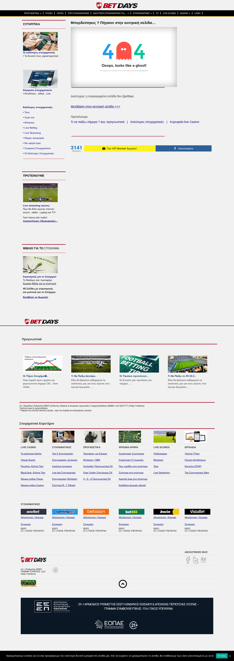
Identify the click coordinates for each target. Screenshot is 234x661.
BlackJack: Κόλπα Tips (33, 472)
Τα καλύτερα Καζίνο (31, 453)
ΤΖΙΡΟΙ (60, 13)
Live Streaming (161, 472)
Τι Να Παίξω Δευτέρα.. (83, 376)
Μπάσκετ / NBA (91, 460)
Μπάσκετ (158, 460)
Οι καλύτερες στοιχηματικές (39, 52)
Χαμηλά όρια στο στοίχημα (133, 479)
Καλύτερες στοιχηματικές (147, 122)
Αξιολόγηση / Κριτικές (32, 517)
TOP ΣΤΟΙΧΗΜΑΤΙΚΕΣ (78, 13)
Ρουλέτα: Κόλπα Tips (32, 466)
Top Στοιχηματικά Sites (197, 472)
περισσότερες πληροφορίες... (40, 221)
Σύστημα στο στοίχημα (131, 472)
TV (157, 13)
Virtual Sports (28, 460)
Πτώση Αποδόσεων (195, 460)
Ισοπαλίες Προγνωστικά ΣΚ (98, 466)
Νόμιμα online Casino (32, 485)
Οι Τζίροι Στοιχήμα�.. (35, 376)
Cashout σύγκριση (62, 466)
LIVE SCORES (169, 13)
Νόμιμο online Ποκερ (32, 479)
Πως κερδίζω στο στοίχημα (133, 466)
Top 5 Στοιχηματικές (62, 453)
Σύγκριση (26, 524)
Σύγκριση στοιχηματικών (37, 90)
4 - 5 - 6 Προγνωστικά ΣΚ (97, 479)
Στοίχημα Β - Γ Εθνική (63, 485)
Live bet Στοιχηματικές (64, 472)
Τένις (156, 466)
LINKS (197, 13)
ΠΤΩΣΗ (49, 13)
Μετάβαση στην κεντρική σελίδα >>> (95, 106)
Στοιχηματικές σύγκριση (64, 460)
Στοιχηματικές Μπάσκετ (64, 479)
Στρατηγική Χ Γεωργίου (131, 460)
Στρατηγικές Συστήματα (131, 453)
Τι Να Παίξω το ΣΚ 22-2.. (182, 376)
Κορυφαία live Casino (184, 122)
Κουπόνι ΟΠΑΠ (193, 466)
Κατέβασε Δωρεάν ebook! (132, 485)
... (30, 387)
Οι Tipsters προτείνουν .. (134, 376)
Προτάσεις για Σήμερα (95, 453)
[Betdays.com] (117, 5)
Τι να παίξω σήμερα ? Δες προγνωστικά (97, 122)
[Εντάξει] (229, 656)
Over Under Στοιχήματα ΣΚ (97, 472)
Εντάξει (222, 655)
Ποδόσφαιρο (160, 453)
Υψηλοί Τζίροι (192, 453)
